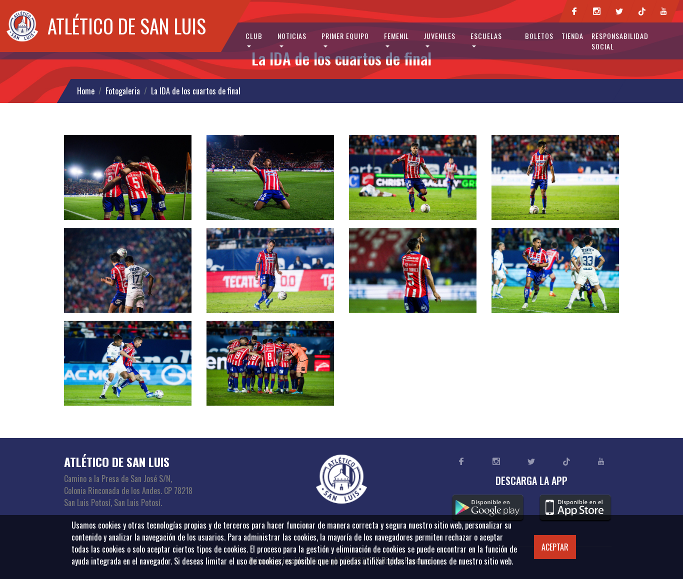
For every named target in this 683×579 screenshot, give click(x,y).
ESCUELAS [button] (486, 35)
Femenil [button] (396, 35)
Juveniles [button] (440, 35)
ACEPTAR (555, 547)
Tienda (573, 35)
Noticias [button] (292, 35)
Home (85, 91)
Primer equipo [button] (345, 35)
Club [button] (254, 35)
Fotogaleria (123, 91)
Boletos (539, 35)
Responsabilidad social (620, 40)
